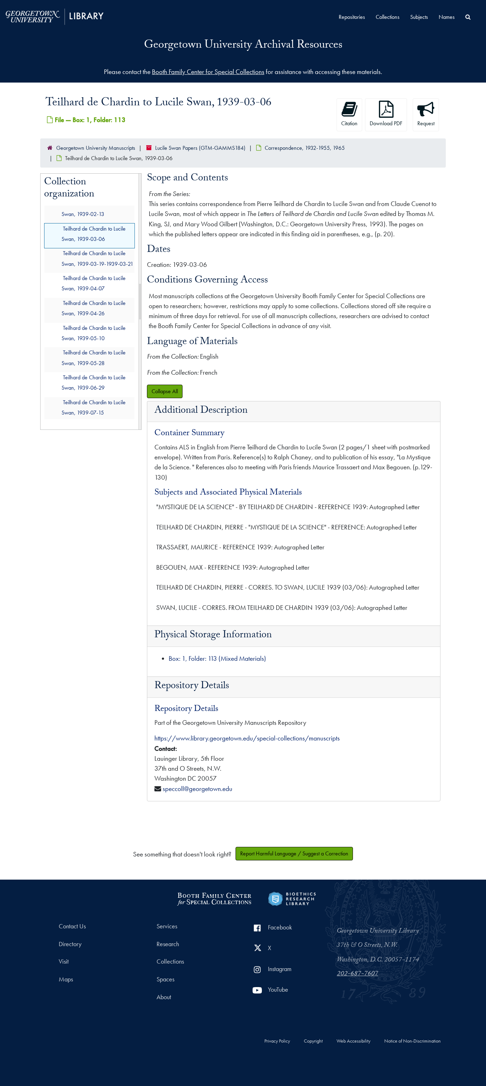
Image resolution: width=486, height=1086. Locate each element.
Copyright (313, 1041)
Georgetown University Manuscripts (95, 148)
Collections (388, 17)
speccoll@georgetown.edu (197, 788)
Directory (70, 944)
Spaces (165, 979)
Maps (66, 979)
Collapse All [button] (165, 391)
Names (447, 17)
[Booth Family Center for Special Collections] (214, 897)
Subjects (419, 17)
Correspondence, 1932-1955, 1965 (305, 148)
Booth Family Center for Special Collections (208, 71)
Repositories (352, 17)
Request (425, 123)
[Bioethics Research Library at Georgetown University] (292, 897)
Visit (64, 961)
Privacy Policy (277, 1041)
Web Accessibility (353, 1041)
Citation (349, 123)
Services (167, 926)
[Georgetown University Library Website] (55, 15)
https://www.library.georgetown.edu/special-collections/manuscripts (247, 738)
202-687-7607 (357, 974)
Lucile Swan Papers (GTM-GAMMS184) (200, 148)
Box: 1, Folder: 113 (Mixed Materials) (217, 658)
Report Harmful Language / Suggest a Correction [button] (294, 853)
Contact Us (72, 926)
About (164, 997)
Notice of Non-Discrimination (412, 1041)
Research (168, 944)
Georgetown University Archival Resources (243, 46)
